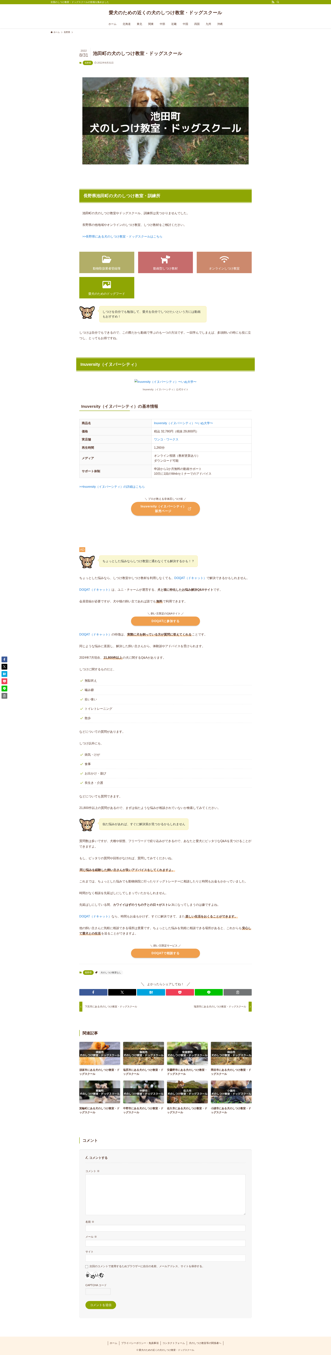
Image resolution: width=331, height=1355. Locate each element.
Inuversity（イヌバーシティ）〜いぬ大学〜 (183, 423)
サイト (89, 1251)
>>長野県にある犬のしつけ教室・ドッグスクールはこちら (122, 236)
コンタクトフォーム (173, 1343)
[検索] (277, 2)
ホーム (113, 1343)
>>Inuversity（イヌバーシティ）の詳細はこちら (112, 486)
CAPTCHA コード (96, 1285)
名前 (89, 1221)
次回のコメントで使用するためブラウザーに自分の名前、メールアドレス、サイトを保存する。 (147, 1266)
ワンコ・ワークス (166, 439)
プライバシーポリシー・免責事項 (140, 1343)
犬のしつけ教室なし (111, 972)
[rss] (272, 2)
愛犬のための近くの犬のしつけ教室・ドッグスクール (165, 12)
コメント (92, 1171)
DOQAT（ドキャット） (190, 578)
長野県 (88, 63)
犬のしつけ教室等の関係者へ (205, 1343)
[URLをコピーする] (238, 992)
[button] (93, 992)
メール (91, 1236)
